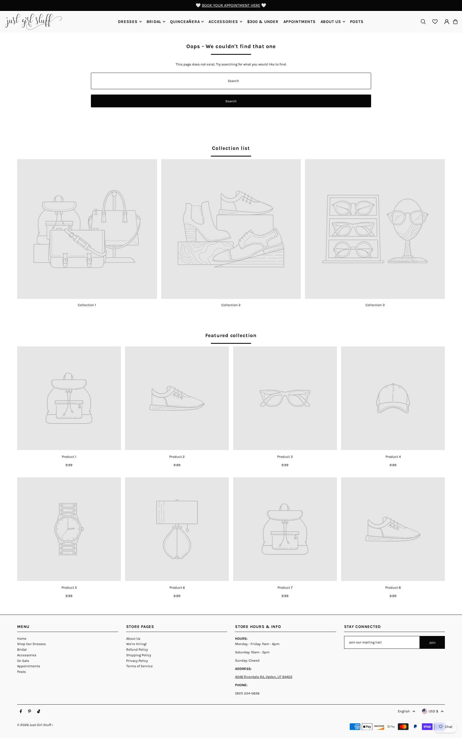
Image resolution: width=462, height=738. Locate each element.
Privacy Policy (137, 661)
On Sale (23, 661)
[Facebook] (21, 711)
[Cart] (455, 21)
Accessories (26, 655)
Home (21, 639)
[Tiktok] (38, 711)
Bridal (22, 649)
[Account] (446, 21)
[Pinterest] (29, 711)
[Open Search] (423, 21)
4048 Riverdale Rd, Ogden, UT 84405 (263, 677)
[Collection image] (87, 229)
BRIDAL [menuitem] (154, 21)
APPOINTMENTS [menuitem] (299, 21)
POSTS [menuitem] (357, 21)
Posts (21, 672)
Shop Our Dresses (31, 644)
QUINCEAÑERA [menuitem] (185, 21)
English (404, 711)
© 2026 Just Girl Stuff (34, 725)
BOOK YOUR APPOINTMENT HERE (231, 5)
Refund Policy (137, 649)
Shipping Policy (138, 655)
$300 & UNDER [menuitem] (263, 21)
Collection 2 (231, 305)
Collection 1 (87, 305)
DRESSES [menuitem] (127, 21)
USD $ (433, 711)
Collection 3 (375, 305)
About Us (133, 639)
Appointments (28, 666)
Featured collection (231, 335)
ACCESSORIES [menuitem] (223, 21)
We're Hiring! (136, 644)
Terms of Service (139, 666)
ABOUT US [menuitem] (331, 21)
